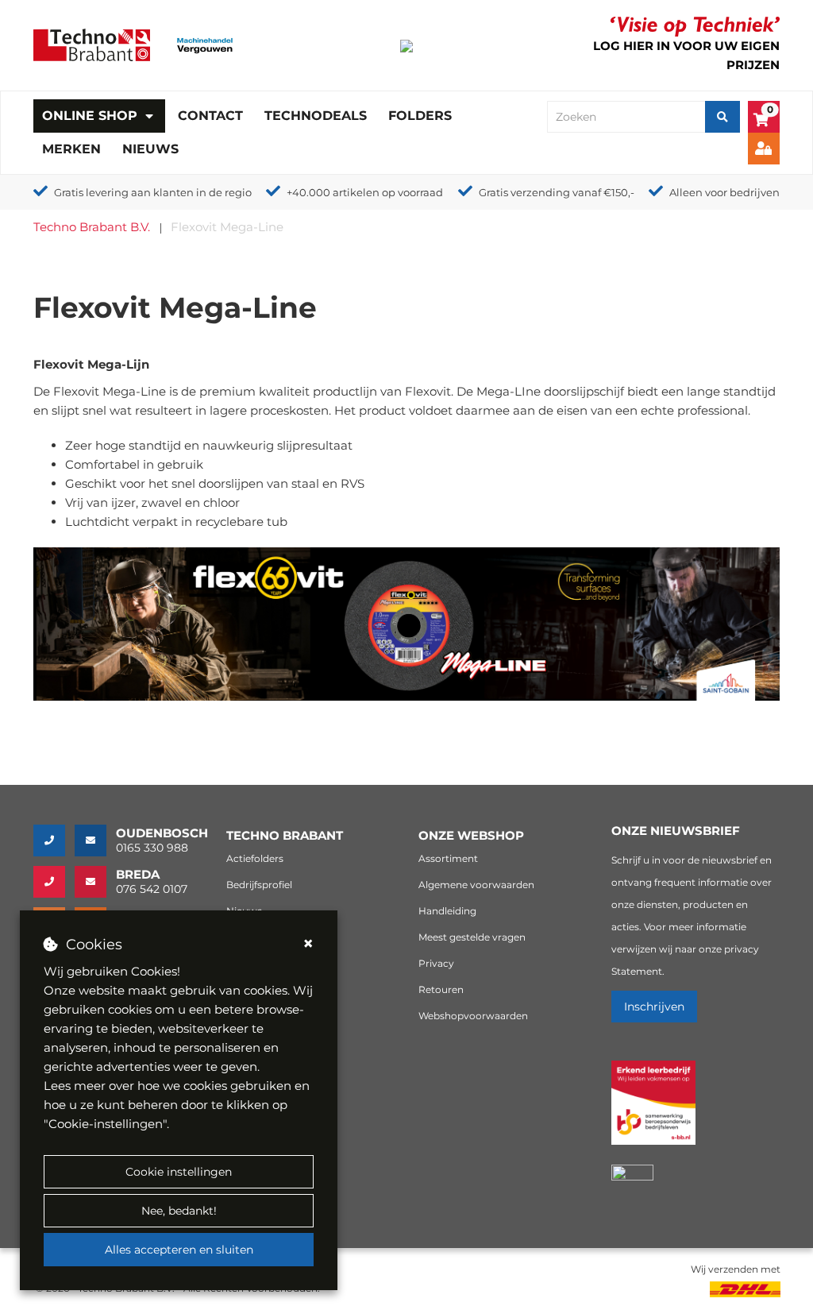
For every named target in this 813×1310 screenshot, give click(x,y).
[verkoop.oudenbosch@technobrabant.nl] (95, 840)
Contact (210, 115)
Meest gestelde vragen (472, 937)
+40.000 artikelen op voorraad (365, 192)
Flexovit (428, 391)
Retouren (441, 989)
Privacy (436, 963)
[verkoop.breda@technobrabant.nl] (95, 882)
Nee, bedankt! (179, 1211)
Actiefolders (254, 858)
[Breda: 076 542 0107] (54, 882)
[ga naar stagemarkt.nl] (653, 1112)
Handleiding (447, 911)
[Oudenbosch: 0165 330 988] (54, 840)
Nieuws (150, 149)
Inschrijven (654, 1006)
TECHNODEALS (315, 115)
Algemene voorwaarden (476, 885)
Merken (71, 149)
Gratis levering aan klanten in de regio (153, 192)
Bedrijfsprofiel (259, 885)
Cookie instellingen (178, 1172)
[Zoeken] (722, 117)
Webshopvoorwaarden (473, 1016)
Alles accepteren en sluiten (179, 1249)
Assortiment (448, 858)
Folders (420, 115)
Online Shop (89, 115)
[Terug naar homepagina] (91, 44)
